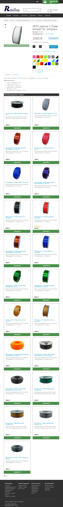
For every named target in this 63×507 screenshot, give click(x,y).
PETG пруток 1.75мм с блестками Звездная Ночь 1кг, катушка (44, 355)
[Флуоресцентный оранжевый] (37, 56)
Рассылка (47, 490)
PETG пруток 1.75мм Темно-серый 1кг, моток (17, 458)
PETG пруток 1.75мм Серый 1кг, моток (45, 113)
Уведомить (53, 46)
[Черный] (34, 67)
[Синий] (49, 63)
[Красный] (41, 63)
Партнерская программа (35, 490)
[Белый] (34, 63)
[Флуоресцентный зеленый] (45, 56)
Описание (7, 74)
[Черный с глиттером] (45, 63)
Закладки (47, 488)
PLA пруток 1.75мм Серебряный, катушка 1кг (44, 423)
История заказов (49, 487)
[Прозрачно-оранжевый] (34, 60)
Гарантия (47, 15)
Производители (36, 485)
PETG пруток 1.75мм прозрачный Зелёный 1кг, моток (15, 286)
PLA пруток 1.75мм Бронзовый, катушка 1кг (14, 423)
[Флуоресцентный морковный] (41, 56)
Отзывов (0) (16, 74)
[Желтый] (45, 60)
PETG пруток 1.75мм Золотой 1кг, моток (15, 320)
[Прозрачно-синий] (56, 60)
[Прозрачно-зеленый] (37, 60)
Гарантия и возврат (10, 496)
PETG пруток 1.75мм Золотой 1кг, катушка (44, 320)
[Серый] (53, 56)
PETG (6, 476)
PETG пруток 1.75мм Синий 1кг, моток (16, 182)
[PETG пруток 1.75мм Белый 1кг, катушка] (17, 35)
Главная (8, 15)
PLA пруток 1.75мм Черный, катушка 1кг (16, 114)
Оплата (40, 15)
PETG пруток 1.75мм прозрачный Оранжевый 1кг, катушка (15, 251)
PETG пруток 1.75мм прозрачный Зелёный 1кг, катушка (44, 286)
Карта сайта (21, 488)
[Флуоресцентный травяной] (53, 63)
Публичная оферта (10, 488)
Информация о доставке (9, 490)
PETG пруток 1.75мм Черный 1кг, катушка (15, 217)
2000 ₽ (37, 38)
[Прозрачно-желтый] (41, 60)
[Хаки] (56, 63)
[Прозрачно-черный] (56, 56)
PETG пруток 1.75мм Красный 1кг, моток (44, 148)
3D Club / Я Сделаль (48, 34)
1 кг (40, 71)
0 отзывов (43, 51)
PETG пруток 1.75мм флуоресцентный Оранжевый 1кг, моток (17, 355)
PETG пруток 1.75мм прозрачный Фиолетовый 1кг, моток (44, 183)
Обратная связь (22, 485)
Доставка (33, 15)
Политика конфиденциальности (10, 486)
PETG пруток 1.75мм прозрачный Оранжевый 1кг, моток (15, 148)
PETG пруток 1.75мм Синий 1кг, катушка (43, 251)
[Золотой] (37, 63)
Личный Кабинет (49, 485)
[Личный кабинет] (38, 1)
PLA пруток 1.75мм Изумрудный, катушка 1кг (44, 389)
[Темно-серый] (49, 56)
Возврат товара (22, 487)
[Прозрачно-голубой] (53, 60)
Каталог (16, 15)
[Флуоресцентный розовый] (34, 56)
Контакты (25, 15)
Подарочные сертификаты (35, 487)
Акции (33, 493)
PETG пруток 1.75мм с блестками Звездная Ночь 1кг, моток (15, 389)
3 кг (35, 71)
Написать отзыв (51, 51)
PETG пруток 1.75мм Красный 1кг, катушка (44, 217)
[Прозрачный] (49, 60)
